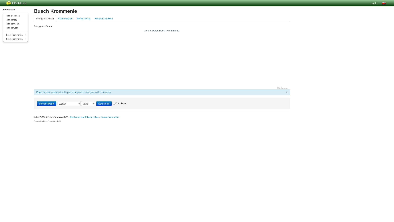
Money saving (83, 18)
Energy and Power (45, 18)
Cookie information (110, 117)
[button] (383, 3)
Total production (13, 15)
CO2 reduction (65, 18)
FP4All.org (19, 3)
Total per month (12, 23)
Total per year (12, 27)
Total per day (11, 19)
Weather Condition (104, 18)
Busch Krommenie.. (14, 34)
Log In (374, 3)
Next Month (104, 103)
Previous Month (46, 103)
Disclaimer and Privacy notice (84, 117)
